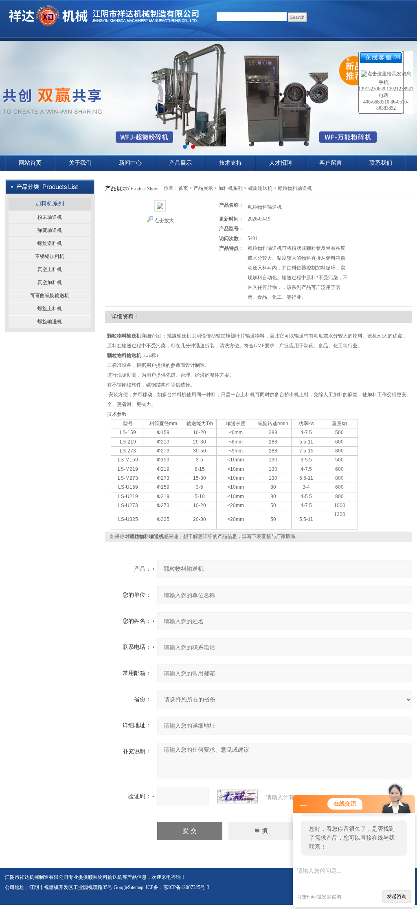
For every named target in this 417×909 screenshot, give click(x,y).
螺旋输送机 (49, 321)
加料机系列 (49, 204)
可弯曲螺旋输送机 (49, 295)
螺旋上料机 (49, 308)
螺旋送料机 (49, 243)
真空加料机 (49, 282)
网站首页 (30, 163)
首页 (183, 188)
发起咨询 (396, 896)
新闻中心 (130, 163)
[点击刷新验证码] (237, 796)
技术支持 (230, 163)
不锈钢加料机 (49, 256)
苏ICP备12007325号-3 (186, 887)
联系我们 (380, 163)
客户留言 (330, 163)
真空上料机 (49, 269)
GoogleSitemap (128, 887)
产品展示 (180, 163)
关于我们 (80, 163)
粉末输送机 (49, 217)
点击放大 (164, 220)
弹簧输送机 (49, 230)
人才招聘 (280, 163)
